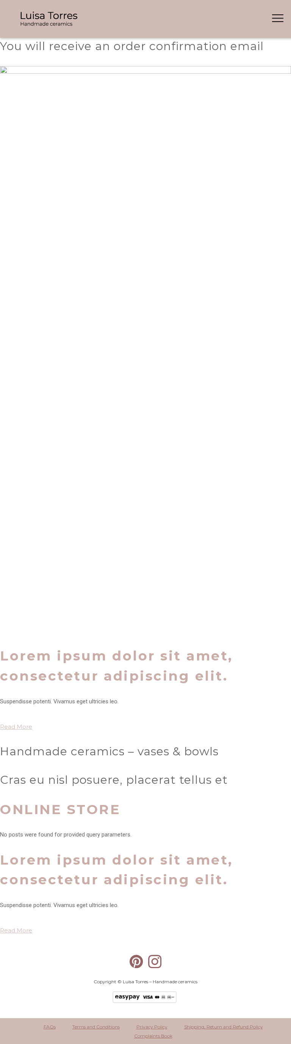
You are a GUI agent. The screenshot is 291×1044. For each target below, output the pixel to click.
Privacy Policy (151, 1027)
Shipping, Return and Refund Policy (223, 1027)
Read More (16, 726)
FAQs (50, 1027)
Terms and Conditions (96, 1027)
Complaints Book (153, 1036)
